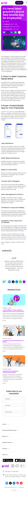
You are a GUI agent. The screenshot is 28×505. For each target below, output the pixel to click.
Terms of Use (14, 490)
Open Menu (26, 2)
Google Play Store (12, 237)
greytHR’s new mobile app (7, 111)
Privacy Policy (21, 487)
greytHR (20, 234)
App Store (21, 237)
